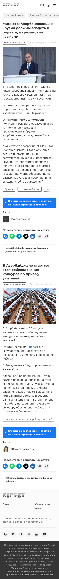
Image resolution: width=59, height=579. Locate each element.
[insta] (13, 534)
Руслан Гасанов (20, 218)
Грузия (9, 189)
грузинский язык (29, 189)
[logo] (11, 5)
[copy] (46, 236)
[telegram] (19, 236)
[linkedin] (32, 236)
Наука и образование (14, 43)
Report (33, 346)
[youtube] (44, 534)
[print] (39, 236)
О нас (6, 504)
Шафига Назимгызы (23, 449)
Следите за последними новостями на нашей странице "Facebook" (30, 203)
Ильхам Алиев (13, 15)
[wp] (12, 236)
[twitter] (26, 236)
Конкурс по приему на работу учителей (28, 419)
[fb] (5, 236)
